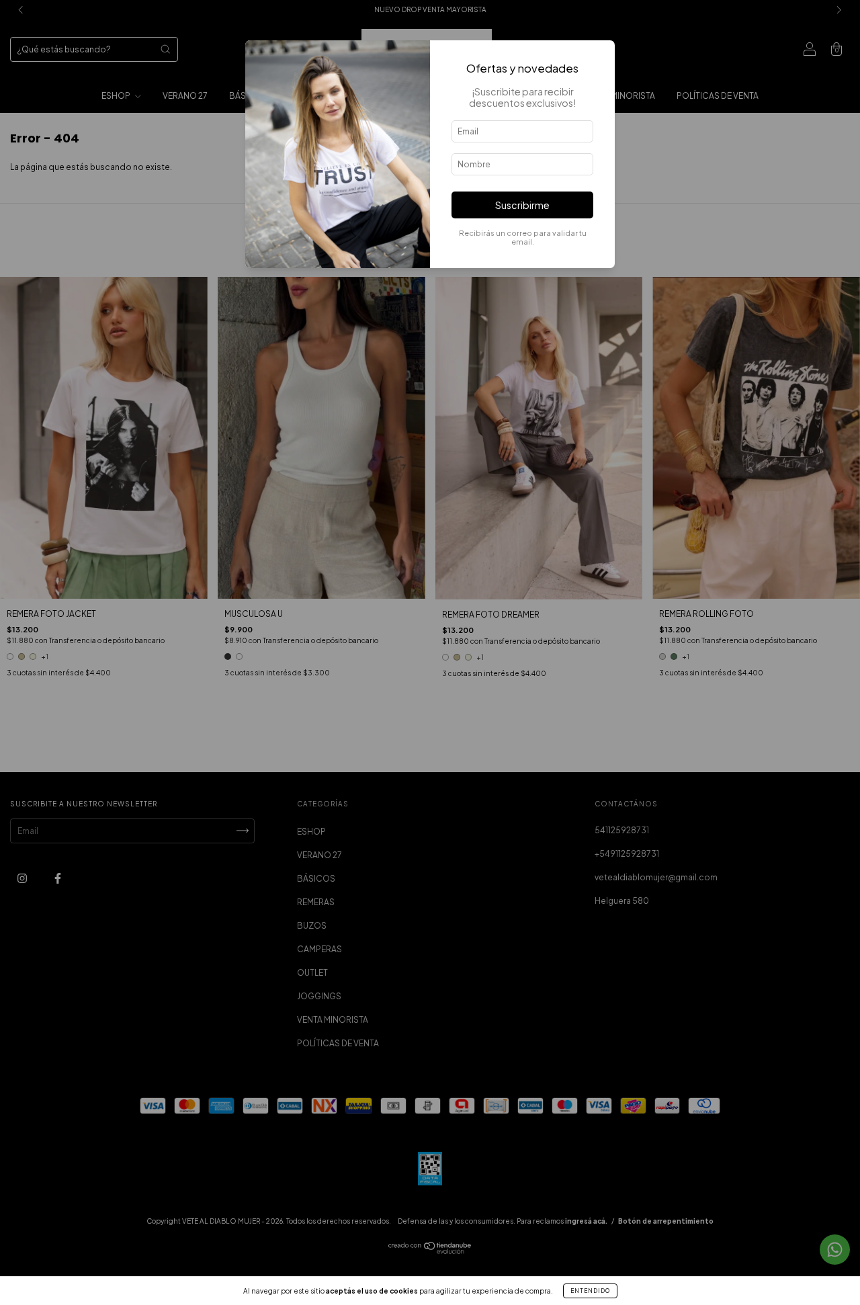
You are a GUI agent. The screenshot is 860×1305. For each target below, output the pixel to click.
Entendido (590, 1291)
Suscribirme (522, 205)
